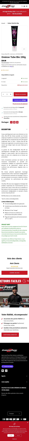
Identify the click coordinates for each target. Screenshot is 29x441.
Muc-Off (7, 54)
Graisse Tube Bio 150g (13, 23)
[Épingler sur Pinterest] (17, 122)
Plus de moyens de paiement (20, 104)
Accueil (3, 23)
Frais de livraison (5, 62)
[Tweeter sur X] (11, 122)
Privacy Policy (22, 432)
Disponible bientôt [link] (10, 335)
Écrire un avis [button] (14, 273)
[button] (24, 6)
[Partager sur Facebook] (14, 122)
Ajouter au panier (20, 94)
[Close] (27, 422)
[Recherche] (22, 6)
